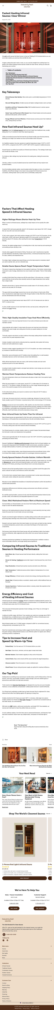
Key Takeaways (10, 73)
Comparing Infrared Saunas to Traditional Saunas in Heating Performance (24, 78)
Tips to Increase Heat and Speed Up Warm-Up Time (21, 82)
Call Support (40, 908)
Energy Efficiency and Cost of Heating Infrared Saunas (22, 80)
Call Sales (14, 908)
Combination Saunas (7, 970)
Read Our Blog (6, 985)
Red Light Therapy (25, 699)
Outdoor (4, 405)
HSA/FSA (4, 992)
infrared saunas (18, 130)
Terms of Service (6, 1001)
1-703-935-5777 (40, 903)
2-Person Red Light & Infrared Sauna (17, 864)
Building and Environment (22, 443)
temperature (38, 239)
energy (21, 600)
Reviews (4, 955)
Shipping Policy (6, 987)
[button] (5, 867)
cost (10, 308)
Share (6, 739)
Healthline (5, 130)
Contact (4, 983)
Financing (4, 994)
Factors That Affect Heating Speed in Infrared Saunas (22, 76)
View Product (24, 878)
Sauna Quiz (5, 951)
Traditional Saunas (6, 968)
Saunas (4, 948)
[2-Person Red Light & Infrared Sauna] (24, 839)
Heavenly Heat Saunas (19, 685)
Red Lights (5, 953)
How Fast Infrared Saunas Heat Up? (16, 74)
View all (48, 773)
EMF (11, 706)
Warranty (4, 989)
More (3, 957)
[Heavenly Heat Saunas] (27, 5)
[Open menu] (3, 5)
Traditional (20, 560)
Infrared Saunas (6, 966)
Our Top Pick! (10, 84)
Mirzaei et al (7, 462)
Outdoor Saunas (6, 972)
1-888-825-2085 (13, 903)
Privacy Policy (5, 998)
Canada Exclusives (7, 974)
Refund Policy (5, 996)
